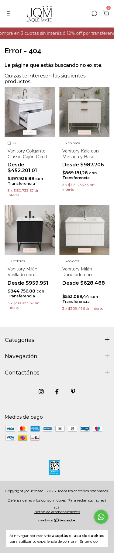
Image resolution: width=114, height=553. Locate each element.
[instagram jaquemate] (41, 391)
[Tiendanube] (57, 521)
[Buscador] (94, 14)
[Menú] (9, 14)
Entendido (89, 541)
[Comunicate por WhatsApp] (101, 517)
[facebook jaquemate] (57, 391)
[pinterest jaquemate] (73, 391)
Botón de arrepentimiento (57, 511)
